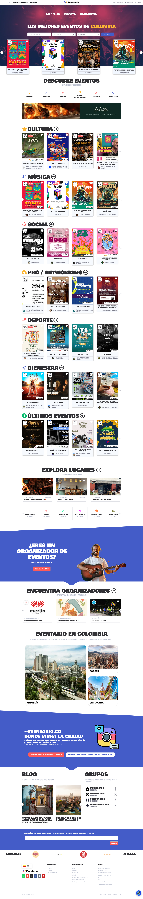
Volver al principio (28, 895)
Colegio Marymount (60, 262)
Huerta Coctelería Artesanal (110, 358)
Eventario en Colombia (71, 634)
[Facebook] (35, 876)
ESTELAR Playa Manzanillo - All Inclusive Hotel (34, 406)
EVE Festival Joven (58, 211)
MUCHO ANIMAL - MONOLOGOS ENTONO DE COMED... (19, 70)
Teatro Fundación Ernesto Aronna (18, 73)
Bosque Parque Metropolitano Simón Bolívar (125, 72)
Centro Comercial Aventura (54, 73)
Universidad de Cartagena (110, 310)
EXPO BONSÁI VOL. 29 (58, 163)
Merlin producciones (33, 620)
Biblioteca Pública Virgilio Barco (83, 454)
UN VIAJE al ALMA (33, 402)
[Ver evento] (22, 151)
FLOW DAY (107, 354)
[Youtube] (43, 876)
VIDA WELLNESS (82, 354)
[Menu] (3, 2)
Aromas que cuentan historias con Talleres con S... (107, 402)
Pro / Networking (55, 273)
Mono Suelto (82, 259)
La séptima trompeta (58, 450)
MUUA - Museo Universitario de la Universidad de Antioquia (34, 167)
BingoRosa (58, 259)
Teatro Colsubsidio (85, 215)
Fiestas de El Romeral (107, 450)
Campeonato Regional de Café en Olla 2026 (54, 70)
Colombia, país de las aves (33, 163)
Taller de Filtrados (57, 307)
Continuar (114, 843)
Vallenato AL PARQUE (125, 69)
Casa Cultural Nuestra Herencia (82, 263)
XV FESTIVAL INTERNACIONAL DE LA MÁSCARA (33, 211)
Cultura (40, 129)
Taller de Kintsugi (33, 450)
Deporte (40, 320)
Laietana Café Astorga (101, 500)
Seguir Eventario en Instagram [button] (46, 754)
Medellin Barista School (60, 310)
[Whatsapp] (23, 876)
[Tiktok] (39, 876)
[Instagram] (31, 876)
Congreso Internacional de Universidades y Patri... (107, 306)
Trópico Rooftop (109, 262)
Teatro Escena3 (60, 454)
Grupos (96, 774)
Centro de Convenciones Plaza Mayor (34, 311)
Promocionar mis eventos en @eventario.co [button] (90, 754)
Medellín (32, 702)
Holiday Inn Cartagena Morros (83, 358)
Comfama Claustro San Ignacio (58, 406)
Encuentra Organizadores (68, 591)
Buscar (109, 34)
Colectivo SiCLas (99, 620)
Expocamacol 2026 (33, 307)
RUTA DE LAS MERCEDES (58, 354)
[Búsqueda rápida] (9, 2)
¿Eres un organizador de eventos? (42, 551)
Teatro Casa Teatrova (35, 215)
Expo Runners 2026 (83, 307)
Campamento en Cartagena (83, 163)
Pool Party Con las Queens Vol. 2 (107, 259)
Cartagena (97, 702)
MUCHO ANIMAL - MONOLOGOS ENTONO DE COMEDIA (107, 163)
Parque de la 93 (60, 358)
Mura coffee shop (65, 500)
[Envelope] (27, 876)
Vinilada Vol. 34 (33, 259)
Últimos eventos (53, 416)
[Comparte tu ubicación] (73, 34)
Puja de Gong (58, 402)
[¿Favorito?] (1, 52)
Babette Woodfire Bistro (34, 500)
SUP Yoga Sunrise (82, 402)
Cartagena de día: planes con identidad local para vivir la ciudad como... (37, 820)
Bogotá (94, 671)
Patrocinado (29, 105)
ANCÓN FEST (90, 70)
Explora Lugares (68, 470)
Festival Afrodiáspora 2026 (82, 211)
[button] (28, 41)
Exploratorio (35, 262)
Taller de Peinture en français (82, 450)
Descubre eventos (71, 81)
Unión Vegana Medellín (67, 620)
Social (38, 225)
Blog (29, 774)
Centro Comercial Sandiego (59, 167)
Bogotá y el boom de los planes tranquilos (70, 819)
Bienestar (43, 368)
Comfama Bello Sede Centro (109, 407)
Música (39, 177)
